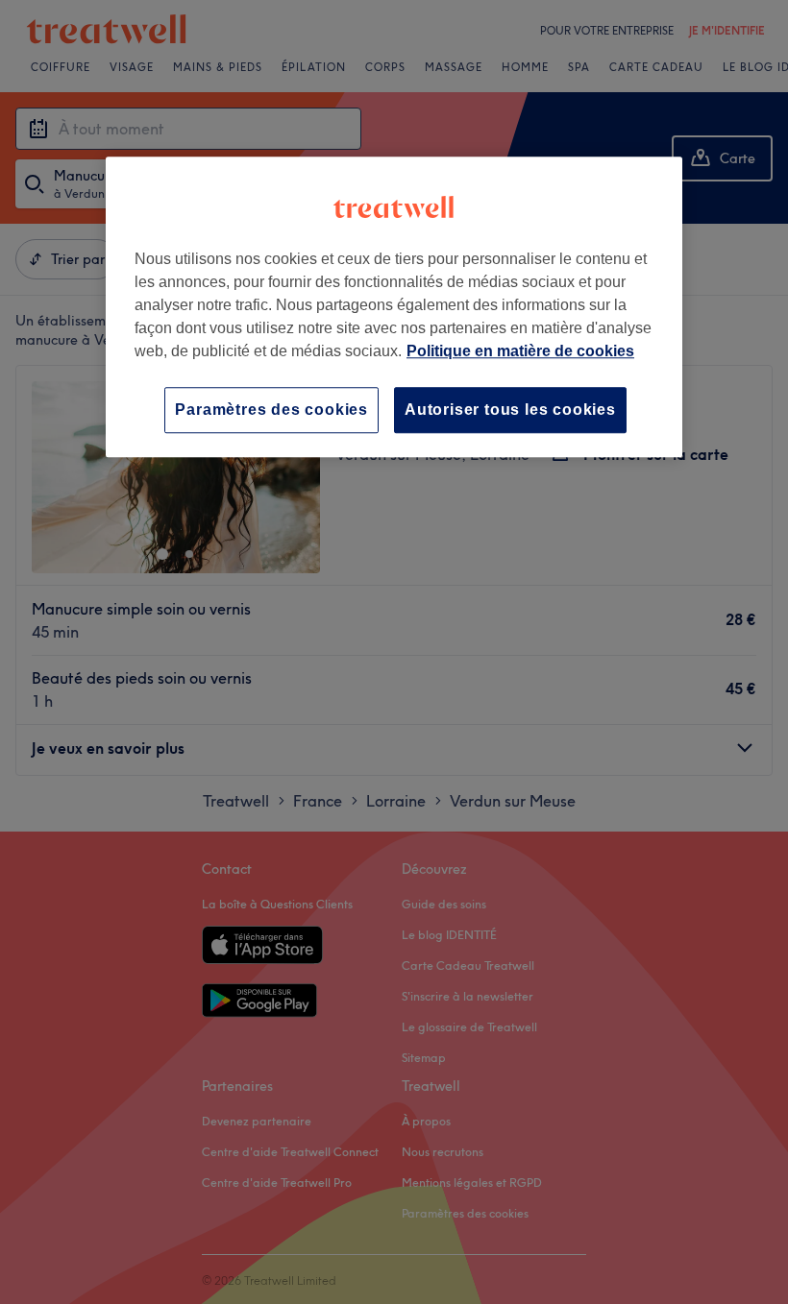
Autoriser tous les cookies (510, 409)
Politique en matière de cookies (520, 351)
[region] (394, 307)
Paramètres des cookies (271, 409)
